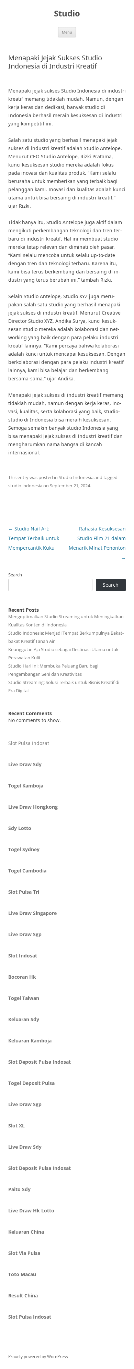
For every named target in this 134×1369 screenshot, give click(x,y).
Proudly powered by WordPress (38, 1356)
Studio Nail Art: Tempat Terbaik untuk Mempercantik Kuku (33, 538)
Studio (67, 13)
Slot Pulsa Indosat (28, 743)
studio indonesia (25, 485)
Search (15, 575)
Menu (67, 32)
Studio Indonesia (76, 477)
